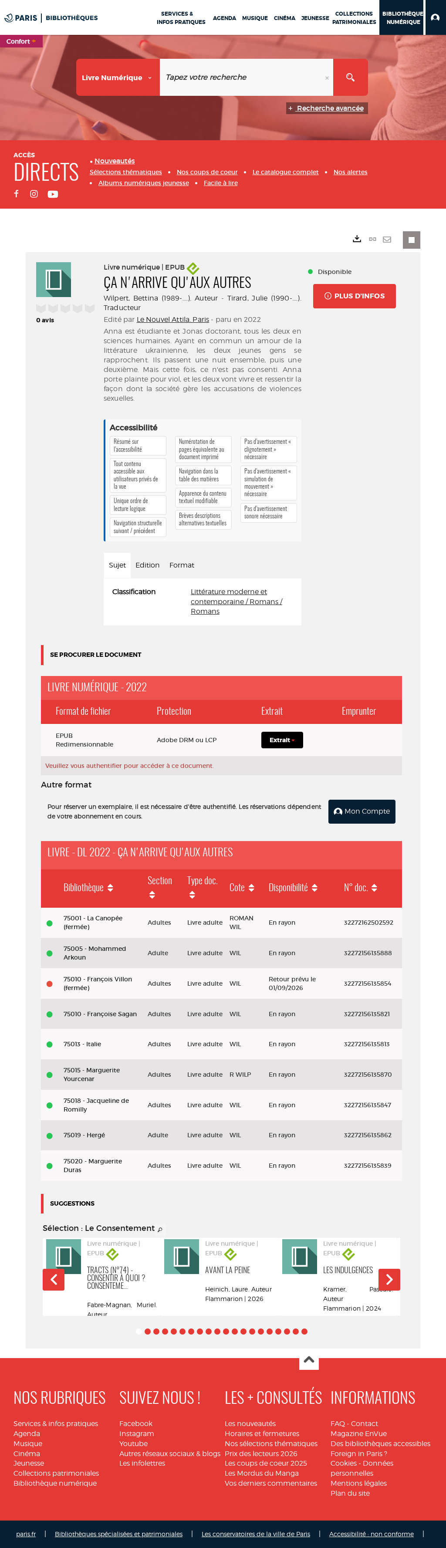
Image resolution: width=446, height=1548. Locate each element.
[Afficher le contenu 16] (270, 1331)
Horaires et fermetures (262, 1434)
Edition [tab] (147, 565)
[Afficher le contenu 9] (209, 1331)
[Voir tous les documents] (160, 1230)
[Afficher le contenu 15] (261, 1331)
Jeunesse (29, 1463)
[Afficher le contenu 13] (243, 1331)
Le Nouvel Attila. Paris (173, 319)
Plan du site (350, 1493)
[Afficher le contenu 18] (287, 1331)
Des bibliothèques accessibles (380, 1444)
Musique (28, 1444)
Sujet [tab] (117, 565)
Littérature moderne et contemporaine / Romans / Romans (236, 602)
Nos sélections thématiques (271, 1444)
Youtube (133, 1444)
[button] (436, 17)
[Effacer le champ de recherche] (328, 77)
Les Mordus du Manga (262, 1473)
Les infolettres (142, 1463)
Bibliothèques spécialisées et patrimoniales (118, 1534)
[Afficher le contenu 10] (217, 1331)
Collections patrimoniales (56, 1473)
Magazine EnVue (359, 1434)
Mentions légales (359, 1483)
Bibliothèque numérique (55, 1483)
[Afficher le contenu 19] (296, 1331)
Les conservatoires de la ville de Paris (256, 1534)
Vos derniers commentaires (271, 1483)
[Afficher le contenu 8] (200, 1331)
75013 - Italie (82, 1044)
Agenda (27, 1434)
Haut (309, 1360)
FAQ (338, 1424)
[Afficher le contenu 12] (235, 1331)
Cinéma (27, 1454)
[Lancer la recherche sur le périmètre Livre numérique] (350, 77)
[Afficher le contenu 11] (226, 1331)
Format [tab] (181, 565)
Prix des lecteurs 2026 (261, 1454)
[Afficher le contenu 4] (165, 1331)
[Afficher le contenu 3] (156, 1331)
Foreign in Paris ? (359, 1454)
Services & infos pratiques (56, 1424)
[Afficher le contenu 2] (148, 1331)
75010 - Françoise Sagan (100, 1014)
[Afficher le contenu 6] (182, 1331)
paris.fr (26, 1534)
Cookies (344, 1463)
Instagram (136, 1434)
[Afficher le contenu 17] (278, 1331)
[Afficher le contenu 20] (304, 1331)
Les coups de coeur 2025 (266, 1463)
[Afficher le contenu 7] (191, 1331)
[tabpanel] (202, 602)
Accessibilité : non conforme (371, 1534)
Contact (364, 1424)
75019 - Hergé (84, 1135)
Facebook (135, 1424)
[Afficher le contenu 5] (174, 1331)
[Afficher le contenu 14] (252, 1331)
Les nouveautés (250, 1424)
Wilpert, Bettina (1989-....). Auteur (161, 298)
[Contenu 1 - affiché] (139, 1331)
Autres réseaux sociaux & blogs (169, 1454)
